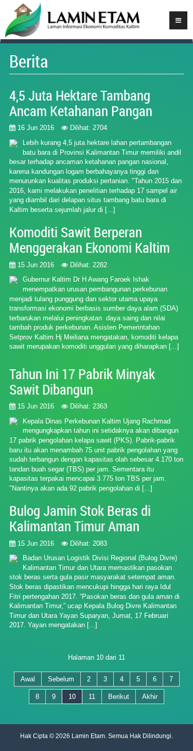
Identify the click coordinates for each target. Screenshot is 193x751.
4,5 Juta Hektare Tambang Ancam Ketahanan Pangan (80, 103)
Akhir (149, 696)
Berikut (118, 696)
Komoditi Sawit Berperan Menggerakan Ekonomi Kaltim (89, 240)
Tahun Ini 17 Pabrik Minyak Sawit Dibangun (82, 382)
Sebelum (61, 679)
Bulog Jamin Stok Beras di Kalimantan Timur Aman (80, 518)
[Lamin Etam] (70, 21)
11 (92, 696)
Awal (28, 679)
